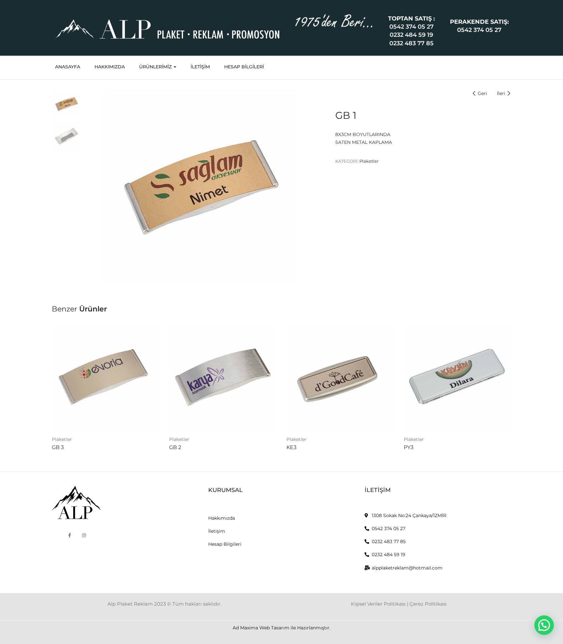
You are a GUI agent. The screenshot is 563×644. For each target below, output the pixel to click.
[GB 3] (105, 378)
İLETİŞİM (200, 67)
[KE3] (340, 378)
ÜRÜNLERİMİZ (156, 67)
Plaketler (369, 161)
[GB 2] (223, 378)
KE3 (291, 447)
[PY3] (457, 378)
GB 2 (175, 447)
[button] (544, 625)
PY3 (408, 447)
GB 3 (58, 447)
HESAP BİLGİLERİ (244, 67)
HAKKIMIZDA (109, 67)
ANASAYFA (67, 67)
